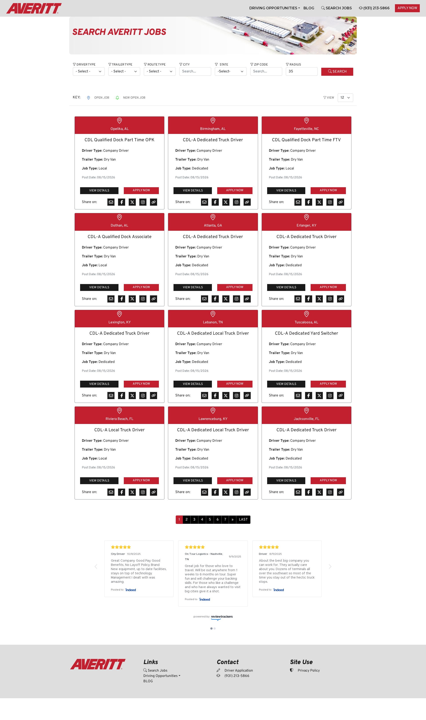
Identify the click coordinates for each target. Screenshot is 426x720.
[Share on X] (132, 202)
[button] (96, 566)
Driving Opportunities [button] (273, 8)
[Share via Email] (110, 202)
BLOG (309, 8)
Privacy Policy (308, 670)
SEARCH (339, 72)
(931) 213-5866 (376, 8)
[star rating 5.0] (139, 547)
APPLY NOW (407, 8)
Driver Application (238, 670)
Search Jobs (157, 670)
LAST (243, 519)
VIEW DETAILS (99, 191)
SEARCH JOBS (338, 8)
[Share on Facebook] (121, 202)
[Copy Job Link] (153, 202)
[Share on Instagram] (142, 202)
